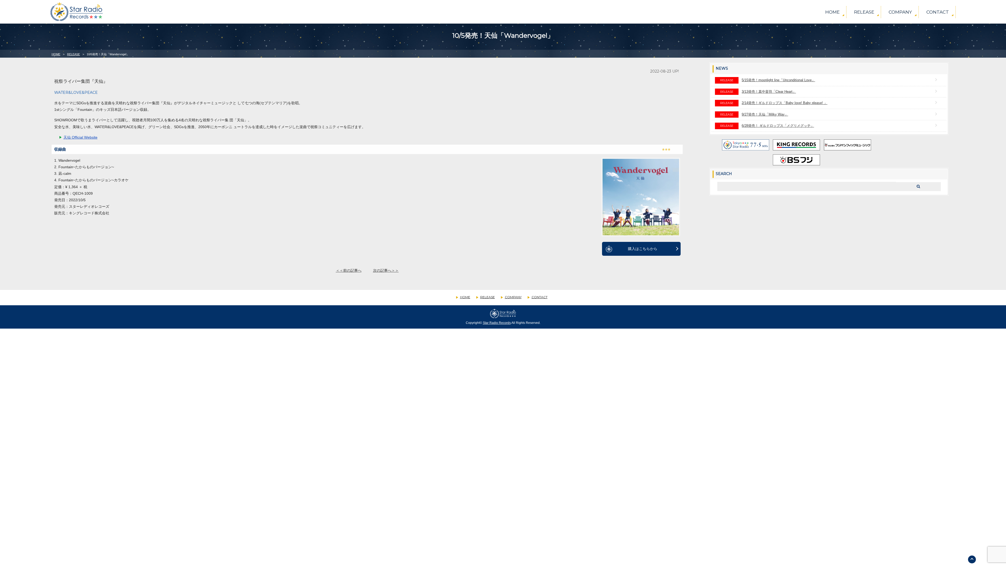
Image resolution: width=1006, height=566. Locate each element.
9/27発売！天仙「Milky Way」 (765, 114)
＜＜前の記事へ (349, 270)
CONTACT (937, 12)
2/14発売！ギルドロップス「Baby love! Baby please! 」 (784, 103)
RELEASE (864, 12)
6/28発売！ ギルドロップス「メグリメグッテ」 (778, 126)
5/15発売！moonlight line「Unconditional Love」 (778, 80)
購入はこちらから (642, 249)
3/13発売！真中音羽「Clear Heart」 (769, 92)
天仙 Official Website (80, 137)
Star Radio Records (497, 323)
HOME (832, 12)
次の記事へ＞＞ (386, 270)
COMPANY (900, 12)
